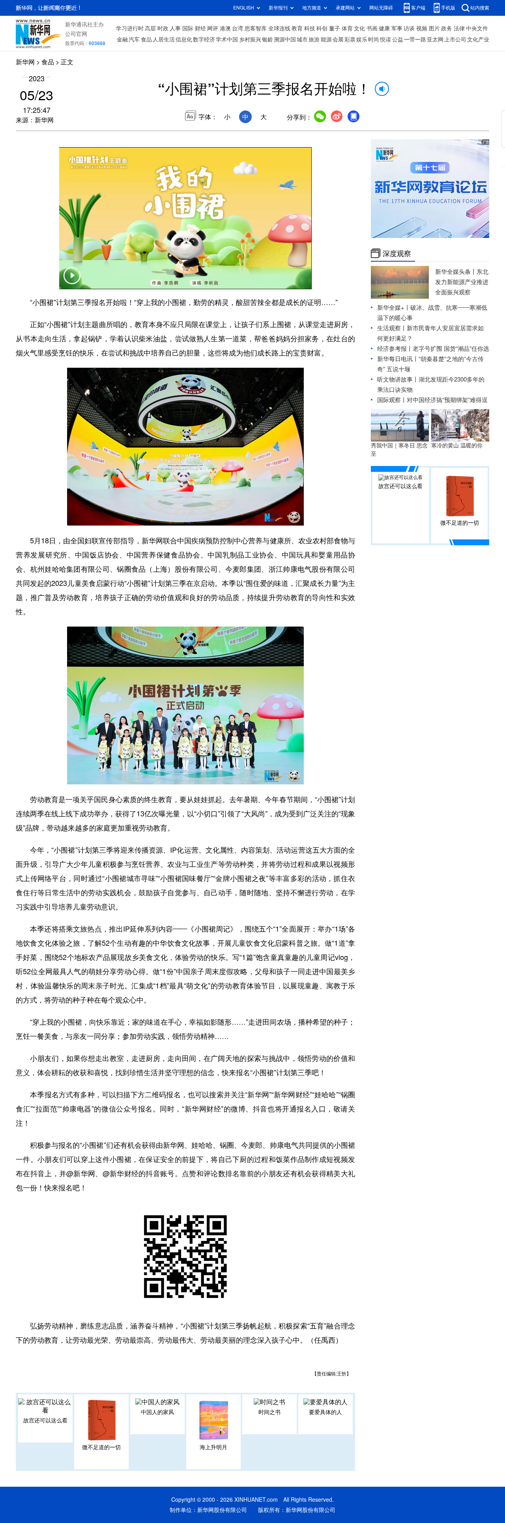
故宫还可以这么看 (45, 1420)
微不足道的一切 (101, 1447)
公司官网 (76, 34)
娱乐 (361, 39)
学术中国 (227, 39)
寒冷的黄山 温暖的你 (457, 445)
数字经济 (204, 39)
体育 (347, 28)
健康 (384, 28)
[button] (72, 280)
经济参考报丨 (395, 349)
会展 (338, 39)
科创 (321, 28)
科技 (309, 28)
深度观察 (397, 253)
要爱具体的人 (325, 1412)
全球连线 (279, 28)
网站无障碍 (381, 7)
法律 (459, 28)
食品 (146, 39)
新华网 (25, 62)
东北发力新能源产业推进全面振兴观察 (461, 282)
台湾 (237, 28)
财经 (200, 28)
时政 (162, 28)
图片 (434, 28)
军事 (396, 28)
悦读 (385, 39)
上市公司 (455, 39)
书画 (372, 28)
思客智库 (256, 28)
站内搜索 (479, 7)
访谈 (409, 28)
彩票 (349, 39)
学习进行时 (130, 28)
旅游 (314, 39)
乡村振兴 (250, 39)
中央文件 (477, 28)
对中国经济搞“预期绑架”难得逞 (447, 400)
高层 (150, 28)
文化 (359, 28)
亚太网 (435, 39)
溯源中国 (285, 39)
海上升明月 (213, 1447)
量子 (334, 28)
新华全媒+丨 (393, 308)
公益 (397, 39)
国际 (187, 28)
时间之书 (269, 1412)
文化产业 (478, 39)
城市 (302, 39)
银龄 (267, 39)
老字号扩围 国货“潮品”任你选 (451, 349)
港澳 (225, 28)
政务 (446, 28)
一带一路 (415, 39)
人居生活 (164, 39)
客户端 (418, 7)
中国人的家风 (157, 1412)
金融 (122, 39)
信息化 (184, 39)
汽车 (134, 39)
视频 (421, 28)
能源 (326, 39)
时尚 (373, 39)
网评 (212, 28)
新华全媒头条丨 (456, 272)
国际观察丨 (392, 400)
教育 (297, 28)
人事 (175, 28)
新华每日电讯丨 (398, 359)
